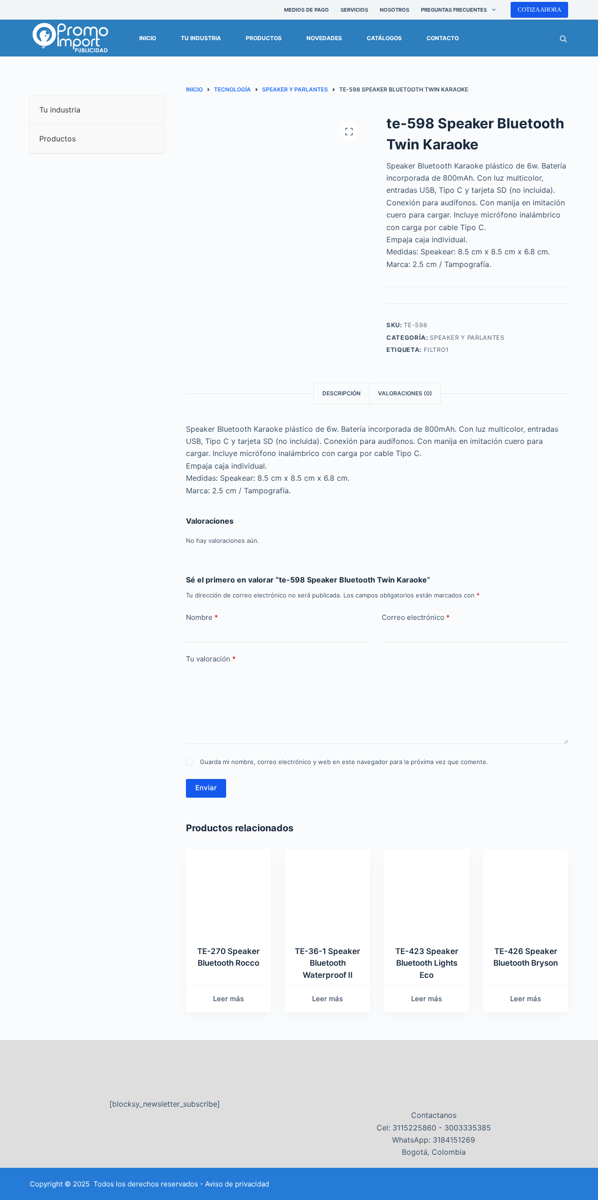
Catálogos (384, 38)
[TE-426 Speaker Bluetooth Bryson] (525, 891)
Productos (264, 38)
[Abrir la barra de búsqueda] (563, 38)
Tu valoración (211, 658)
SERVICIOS (354, 10)
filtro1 (436, 349)
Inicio (147, 38)
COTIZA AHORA (539, 9)
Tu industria (201, 38)
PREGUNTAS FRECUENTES (454, 10)
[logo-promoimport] (70, 38)
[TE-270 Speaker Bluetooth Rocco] (228, 891)
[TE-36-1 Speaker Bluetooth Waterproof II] (327, 891)
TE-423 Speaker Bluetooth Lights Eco (426, 963)
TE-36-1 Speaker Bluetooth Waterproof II (327, 963)
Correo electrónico (416, 617)
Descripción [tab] (341, 393)
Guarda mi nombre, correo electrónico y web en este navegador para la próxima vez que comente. (344, 761)
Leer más (228, 998)
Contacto (443, 38)
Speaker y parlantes (467, 337)
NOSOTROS (394, 10)
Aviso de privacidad (237, 1183)
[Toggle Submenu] (148, 110)
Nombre (202, 617)
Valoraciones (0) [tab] (405, 393)
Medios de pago (306, 10)
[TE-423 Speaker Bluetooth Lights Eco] (426, 891)
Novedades (324, 38)
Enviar (206, 787)
